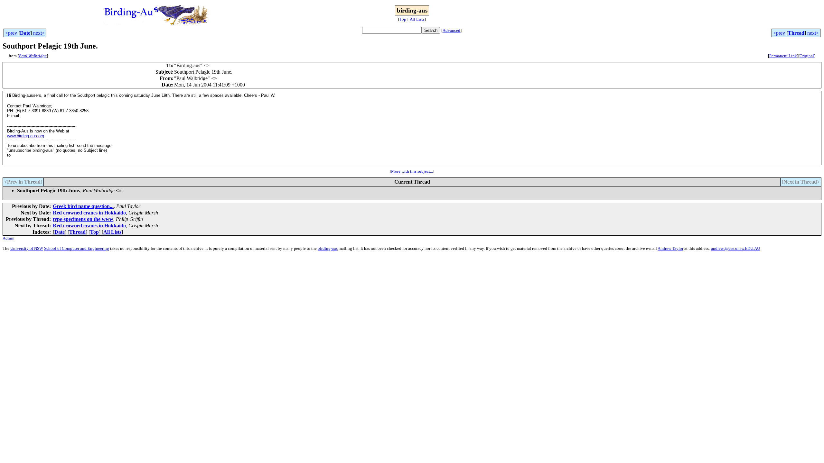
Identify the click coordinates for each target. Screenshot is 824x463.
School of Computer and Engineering (76, 248)
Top (402, 19)
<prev (11, 33)
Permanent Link (783, 55)
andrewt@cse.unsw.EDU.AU (735, 248)
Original (807, 55)
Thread (796, 33)
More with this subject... (412, 171)
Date (25, 33)
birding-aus (328, 248)
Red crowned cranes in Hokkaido (89, 212)
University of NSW (26, 248)
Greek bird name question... (83, 206)
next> (39, 33)
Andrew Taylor (670, 248)
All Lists (417, 19)
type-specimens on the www (83, 219)
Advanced (451, 30)
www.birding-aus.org (25, 135)
